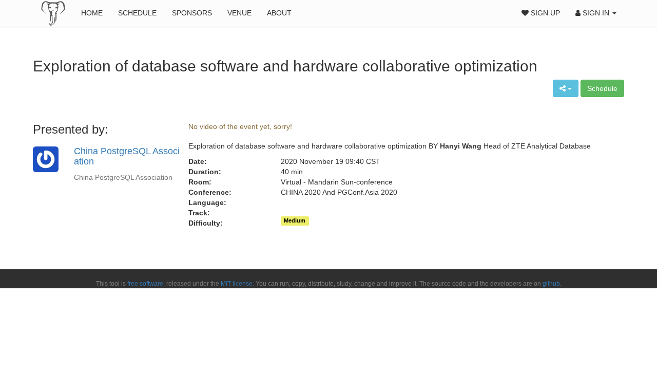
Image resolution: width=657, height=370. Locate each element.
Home (92, 13)
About (279, 13)
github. (552, 283)
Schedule (137, 13)
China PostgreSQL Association (127, 156)
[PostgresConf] (53, 13)
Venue (239, 13)
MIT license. (237, 283)
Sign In (596, 13)
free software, (146, 283)
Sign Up (544, 13)
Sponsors (192, 13)
